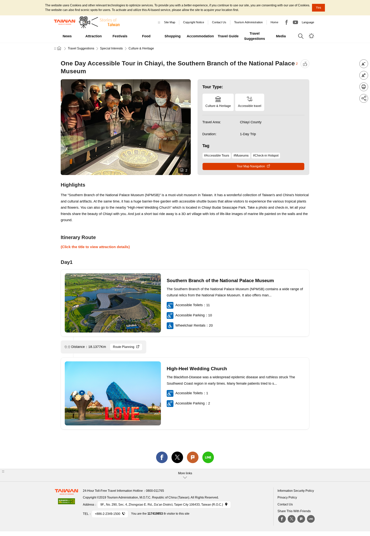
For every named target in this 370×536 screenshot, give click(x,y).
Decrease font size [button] (363, 63)
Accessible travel (249, 106)
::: (159, 22)
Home (274, 22)
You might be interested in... (311, 36)
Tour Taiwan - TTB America (286, 22)
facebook (162, 457)
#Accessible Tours (216, 155)
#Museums (241, 155)
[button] (185, 475)
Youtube (295, 22)
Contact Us (285, 504)
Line (311, 519)
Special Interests (111, 48)
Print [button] (363, 87)
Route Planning (123, 346)
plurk (301, 519)
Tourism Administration (248, 22)
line (208, 457)
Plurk (192, 457)
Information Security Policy (296, 490)
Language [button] (308, 22)
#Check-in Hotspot (265, 155)
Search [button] (301, 36)
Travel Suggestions (81, 48)
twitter (177, 457)
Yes (318, 7)
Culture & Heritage (141, 48)
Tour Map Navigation (251, 166)
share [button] (363, 98)
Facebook (282, 519)
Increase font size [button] (363, 75)
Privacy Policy (287, 497)
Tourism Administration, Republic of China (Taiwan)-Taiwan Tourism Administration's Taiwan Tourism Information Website (64, 22)
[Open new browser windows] (66, 502)
